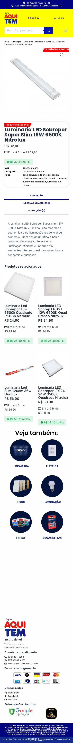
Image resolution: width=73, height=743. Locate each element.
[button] (65, 30)
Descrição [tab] (36, 195)
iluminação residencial (34, 181)
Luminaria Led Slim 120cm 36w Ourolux (17, 391)
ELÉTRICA (52, 466)
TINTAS (21, 538)
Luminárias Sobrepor (32, 42)
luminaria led (54, 181)
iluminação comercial (55, 178)
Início (6, 42)
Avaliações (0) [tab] (36, 210)
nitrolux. (27, 185)
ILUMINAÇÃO (52, 502)
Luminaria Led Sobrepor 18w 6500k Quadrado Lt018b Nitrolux (18, 311)
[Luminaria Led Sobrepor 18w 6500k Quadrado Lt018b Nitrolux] (19, 287)
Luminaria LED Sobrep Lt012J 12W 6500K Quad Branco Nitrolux (52, 311)
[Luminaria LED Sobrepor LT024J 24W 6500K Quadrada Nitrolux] (53, 368)
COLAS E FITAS (52, 538)
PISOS (21, 502)
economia (38, 178)
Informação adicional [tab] (36, 203)
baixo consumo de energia (37, 174)
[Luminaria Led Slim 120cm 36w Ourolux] (19, 368)
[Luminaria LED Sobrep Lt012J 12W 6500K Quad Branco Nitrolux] (53, 287)
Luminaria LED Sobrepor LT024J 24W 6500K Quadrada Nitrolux (53, 392)
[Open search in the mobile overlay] (28, 30)
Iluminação (16, 42)
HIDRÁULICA (21, 466)
